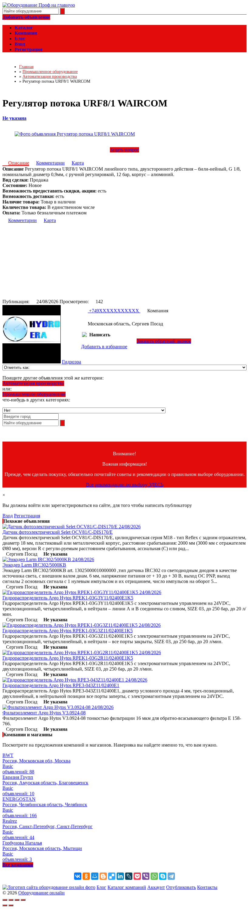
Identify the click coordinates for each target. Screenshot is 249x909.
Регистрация (27, 515)
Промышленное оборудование (34, 394)
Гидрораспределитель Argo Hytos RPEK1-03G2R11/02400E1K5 (67, 658)
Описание (18, 162)
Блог (101, 887)
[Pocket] (137, 876)
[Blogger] (103, 876)
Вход (7, 515)
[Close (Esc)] (4, 900)
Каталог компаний (126, 887)
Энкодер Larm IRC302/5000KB (34, 564)
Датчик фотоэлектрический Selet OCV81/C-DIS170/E (57, 532)
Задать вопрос (124, 149)
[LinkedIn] (120, 876)
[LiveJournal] (128, 876)
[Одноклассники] (86, 876)
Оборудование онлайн (41, 892)
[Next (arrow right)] (11, 905)
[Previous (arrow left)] (4, 905)
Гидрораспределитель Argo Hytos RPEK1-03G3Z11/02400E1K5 (67, 630)
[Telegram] (171, 876)
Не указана (14, 118)
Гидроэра (71, 361)
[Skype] (162, 876)
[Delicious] (111, 876)
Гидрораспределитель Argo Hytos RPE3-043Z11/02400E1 (60, 685)
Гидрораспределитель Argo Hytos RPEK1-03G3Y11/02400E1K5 (67, 597)
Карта (78, 162)
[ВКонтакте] (77, 876)
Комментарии (50, 162)
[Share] (11, 900)
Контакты (207, 887)
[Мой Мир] (94, 876)
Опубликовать (181, 887)
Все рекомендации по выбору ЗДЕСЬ (124, 484)
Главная (26, 66)
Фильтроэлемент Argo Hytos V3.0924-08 (44, 712)
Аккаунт (156, 887)
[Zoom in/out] (23, 900)
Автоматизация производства (33, 383)
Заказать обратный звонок (164, 341)
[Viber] (145, 876)
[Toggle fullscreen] (17, 900)
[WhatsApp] (154, 876)
